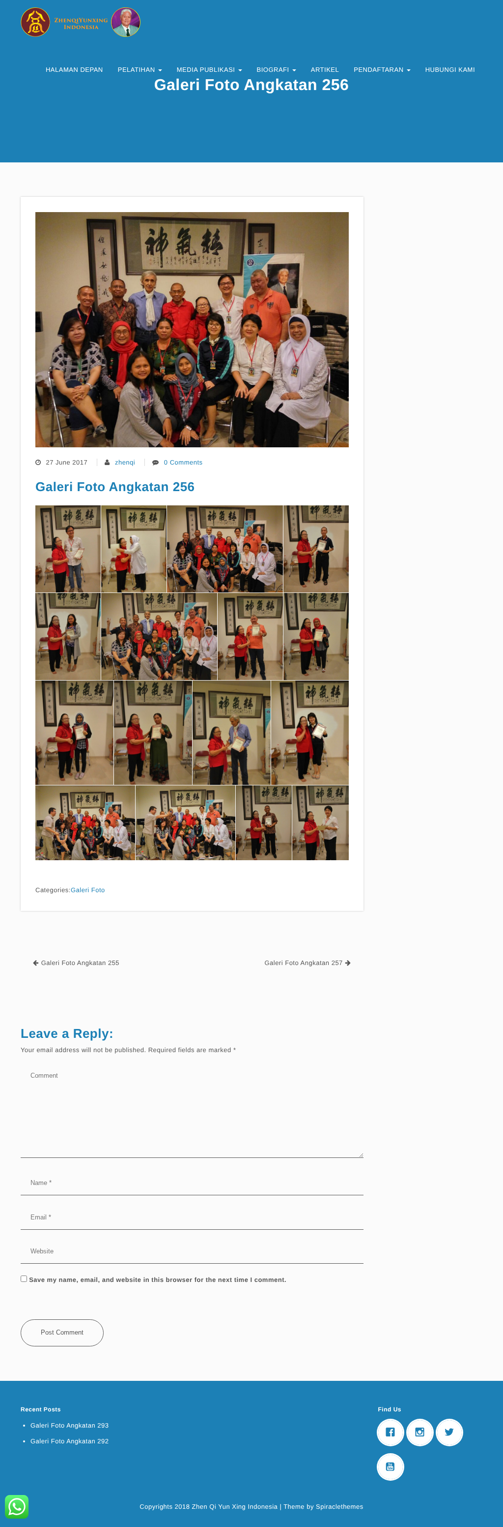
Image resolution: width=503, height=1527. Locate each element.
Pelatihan (137, 69)
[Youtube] (393, 1467)
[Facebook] (393, 1432)
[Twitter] (452, 1432)
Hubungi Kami (450, 69)
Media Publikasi (207, 69)
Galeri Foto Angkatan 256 (115, 486)
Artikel (325, 69)
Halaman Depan (74, 69)
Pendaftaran (379, 69)
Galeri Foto (88, 890)
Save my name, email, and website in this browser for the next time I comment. (157, 1279)
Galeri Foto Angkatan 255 (80, 962)
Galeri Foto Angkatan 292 (69, 1441)
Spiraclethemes (339, 1506)
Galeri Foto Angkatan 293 (69, 1425)
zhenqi (125, 462)
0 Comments (183, 462)
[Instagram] (422, 1432)
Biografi (274, 69)
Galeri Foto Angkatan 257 (303, 962)
